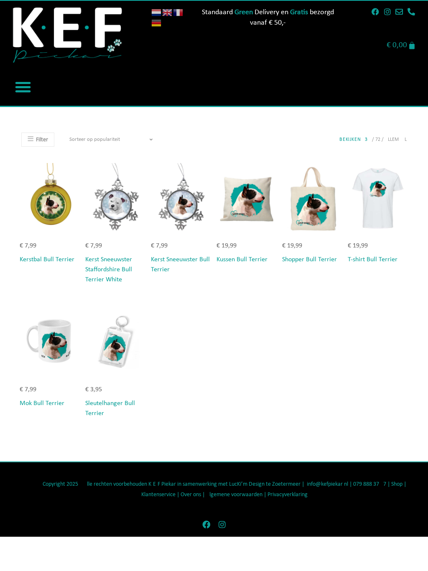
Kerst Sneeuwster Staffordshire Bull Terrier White (108, 269)
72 (377, 139)
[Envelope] (399, 11)
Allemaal (396, 139)
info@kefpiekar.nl (327, 484)
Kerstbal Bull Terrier (47, 259)
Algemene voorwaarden (234, 495)
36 (368, 139)
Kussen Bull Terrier (242, 259)
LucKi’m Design (247, 484)
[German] (156, 23)
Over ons (191, 495)
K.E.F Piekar (162, 484)
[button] (23, 86)
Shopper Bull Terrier (309, 259)
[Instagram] (387, 11)
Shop (397, 484)
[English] (167, 12)
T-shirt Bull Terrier (372, 259)
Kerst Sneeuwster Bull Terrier (180, 264)
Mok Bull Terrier (42, 403)
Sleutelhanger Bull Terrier (110, 408)
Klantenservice (158, 495)
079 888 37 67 (369, 484)
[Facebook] (375, 11)
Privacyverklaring (288, 495)
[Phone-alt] (411, 11)
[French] (178, 12)
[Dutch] (156, 12)
